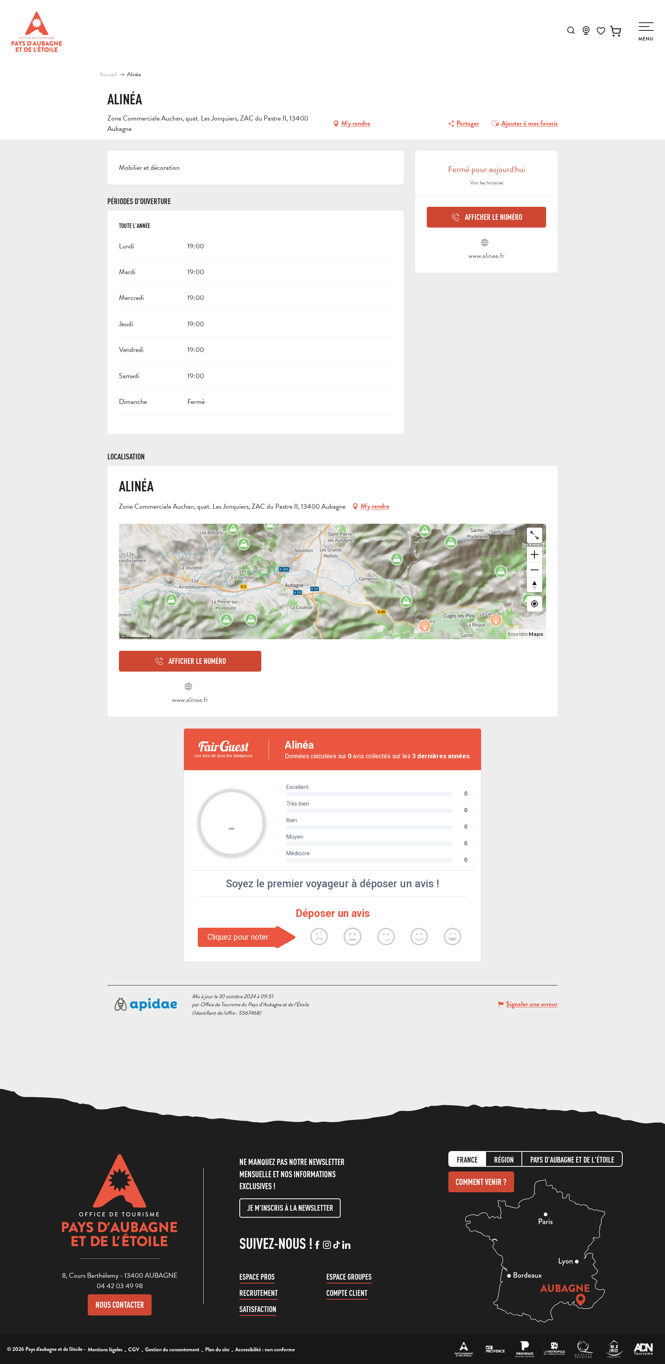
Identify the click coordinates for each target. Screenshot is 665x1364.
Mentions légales (105, 1349)
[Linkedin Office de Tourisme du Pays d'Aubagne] (346, 1245)
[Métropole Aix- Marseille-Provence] (554, 1349)
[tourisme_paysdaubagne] (336, 1245)
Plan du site (217, 1349)
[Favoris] (601, 31)
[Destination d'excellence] (584, 1349)
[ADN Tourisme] (643, 1349)
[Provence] (525, 1349)
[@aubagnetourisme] (327, 1245)
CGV (133, 1349)
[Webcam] (586, 33)
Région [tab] (504, 1159)
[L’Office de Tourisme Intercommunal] (464, 1349)
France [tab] (467, 1159)
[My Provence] (495, 1349)
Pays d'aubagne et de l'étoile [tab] (572, 1159)
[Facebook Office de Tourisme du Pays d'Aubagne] (317, 1245)
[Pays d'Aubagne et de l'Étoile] (37, 32)
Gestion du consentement (172, 1349)
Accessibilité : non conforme (265, 1349)
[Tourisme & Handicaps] (614, 1349)
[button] (571, 30)
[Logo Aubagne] (119, 1206)
